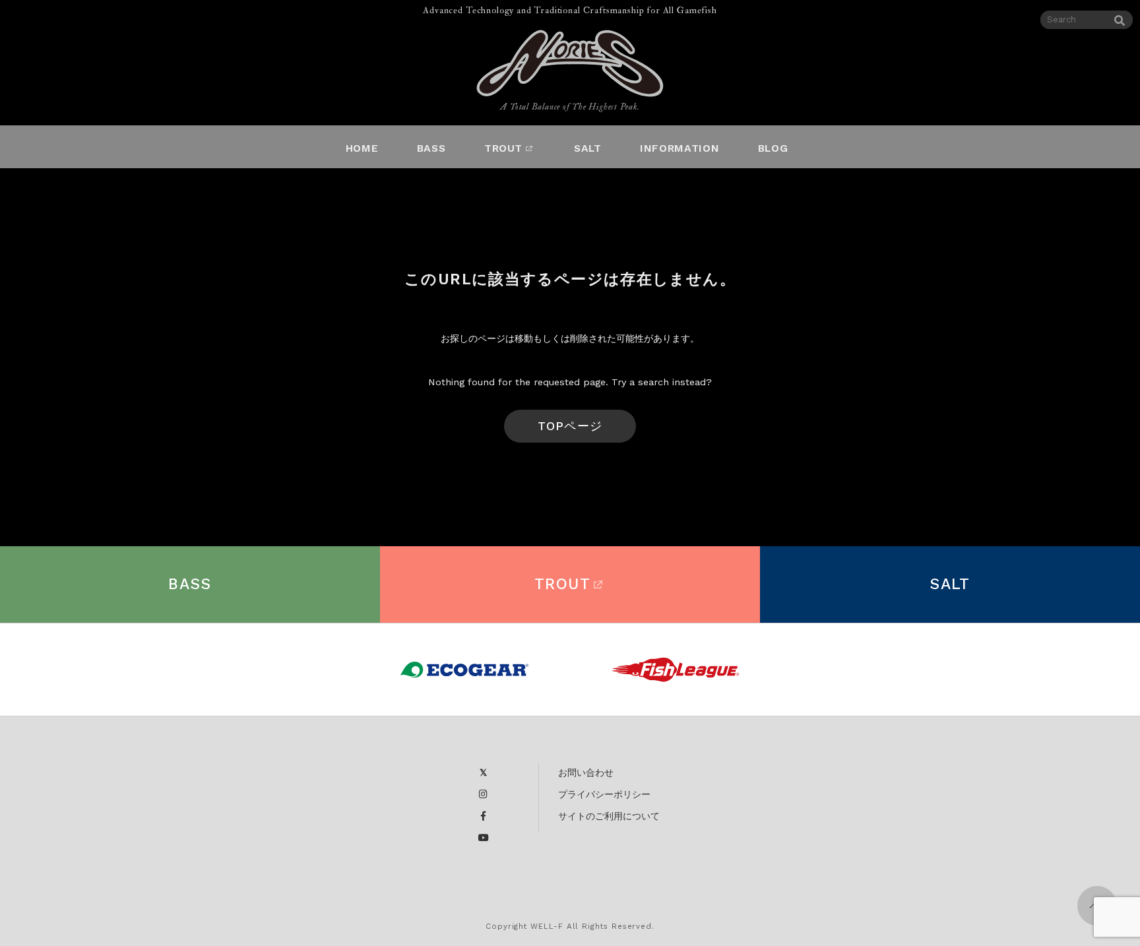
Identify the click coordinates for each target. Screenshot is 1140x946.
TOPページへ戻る (570, 431)
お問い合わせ (586, 772)
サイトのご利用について (609, 816)
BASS (190, 584)
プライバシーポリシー (604, 794)
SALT (950, 584)
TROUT (562, 584)
